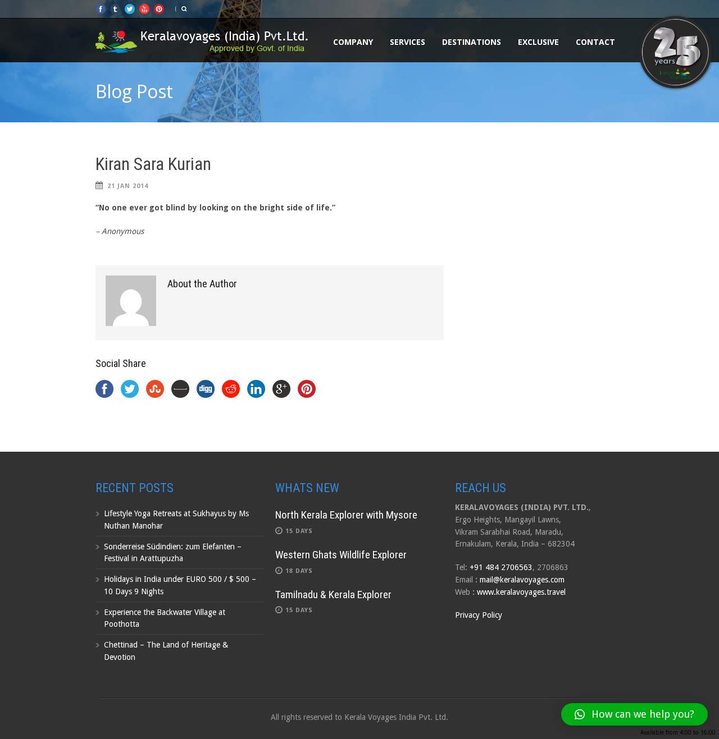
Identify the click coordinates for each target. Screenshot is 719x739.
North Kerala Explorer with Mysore (346, 514)
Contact (595, 41)
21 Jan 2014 (127, 186)
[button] (634, 714)
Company (353, 41)
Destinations (471, 41)
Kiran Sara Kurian (153, 164)
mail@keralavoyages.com (522, 579)
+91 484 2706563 (501, 567)
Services (407, 41)
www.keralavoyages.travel (521, 591)
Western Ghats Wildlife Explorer (341, 554)
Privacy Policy (478, 615)
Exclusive (538, 41)
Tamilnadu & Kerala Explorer (333, 594)
